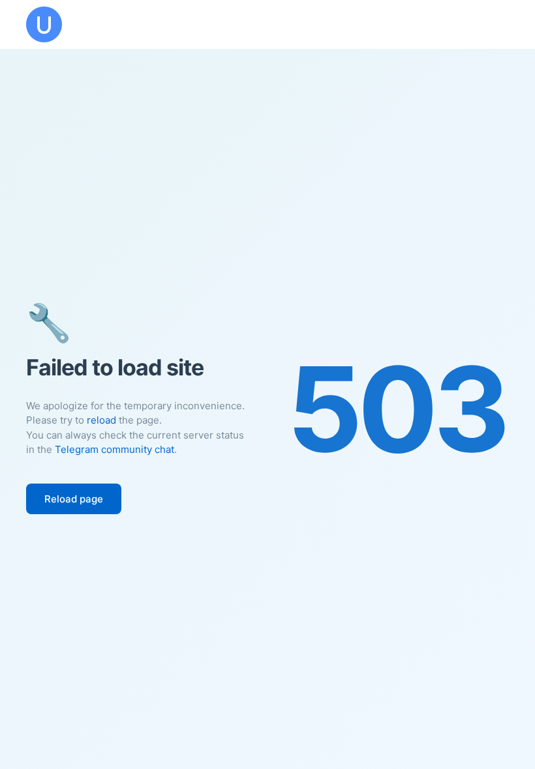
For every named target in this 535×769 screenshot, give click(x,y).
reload (101, 420)
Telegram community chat (114, 449)
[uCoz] (44, 24)
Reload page (73, 499)
